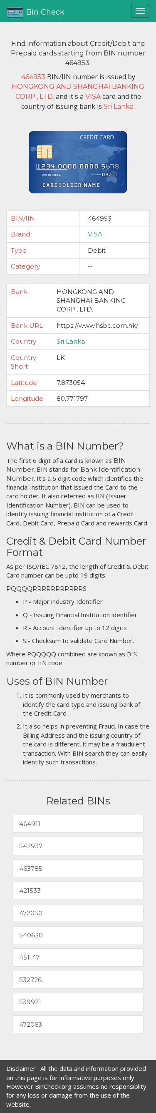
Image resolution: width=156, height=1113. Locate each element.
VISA (95, 234)
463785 (30, 868)
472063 (30, 1024)
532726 (30, 980)
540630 (31, 935)
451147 (29, 957)
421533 (30, 890)
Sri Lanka (71, 341)
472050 (30, 913)
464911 (29, 824)
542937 (30, 846)
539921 (30, 1002)
